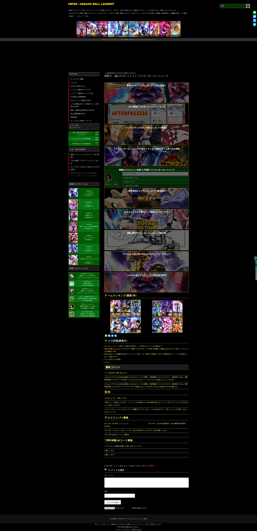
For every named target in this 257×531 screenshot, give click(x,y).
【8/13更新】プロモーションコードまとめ (85, 162)
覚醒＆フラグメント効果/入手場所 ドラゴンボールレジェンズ (85, 180)
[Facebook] (255, 20)
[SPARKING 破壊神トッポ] (102, 29)
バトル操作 (183, 13)
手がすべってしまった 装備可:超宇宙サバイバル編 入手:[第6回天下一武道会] (87, 306)
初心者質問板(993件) (78, 114)
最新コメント (113, 367)
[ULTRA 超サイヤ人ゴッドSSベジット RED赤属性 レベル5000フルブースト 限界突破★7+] (123, 29)
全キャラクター (103, 13)
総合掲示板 (165, 13)
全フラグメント (136, 13)
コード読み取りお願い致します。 (116, 373)
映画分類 (74, 117)
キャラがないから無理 (112, 359)
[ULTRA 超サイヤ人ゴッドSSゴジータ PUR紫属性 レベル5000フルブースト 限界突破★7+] (113, 29)
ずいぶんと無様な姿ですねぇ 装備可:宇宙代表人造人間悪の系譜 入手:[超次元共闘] (87, 298)
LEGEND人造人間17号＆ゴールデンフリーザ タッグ (89, 259)
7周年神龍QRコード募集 (118, 440)
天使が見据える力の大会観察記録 (81, 143)
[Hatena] (255, 24)
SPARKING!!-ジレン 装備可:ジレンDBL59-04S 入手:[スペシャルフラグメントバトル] (87, 291)
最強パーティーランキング (168, 10)
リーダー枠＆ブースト (152, 10)
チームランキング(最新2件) (120, 295)
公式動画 (157, 13)
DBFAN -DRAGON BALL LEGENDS (91, 4)
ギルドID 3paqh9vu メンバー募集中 (116, 434)
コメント (108, 475)
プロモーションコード (87, 10)
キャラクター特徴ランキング (81, 121)
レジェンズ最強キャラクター (81, 90)
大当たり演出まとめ (125, 10)
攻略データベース (74, 10)
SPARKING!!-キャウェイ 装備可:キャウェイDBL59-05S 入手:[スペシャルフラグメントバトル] (87, 275)
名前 (106, 491)
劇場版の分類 (175, 13)
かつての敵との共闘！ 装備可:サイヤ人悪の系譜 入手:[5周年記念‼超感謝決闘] (87, 314)
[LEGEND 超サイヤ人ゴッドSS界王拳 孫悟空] (81, 29)
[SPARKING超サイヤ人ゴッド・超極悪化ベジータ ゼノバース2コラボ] (165, 29)
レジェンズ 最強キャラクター (103, 10)
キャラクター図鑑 (77, 79)
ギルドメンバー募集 (116, 417)
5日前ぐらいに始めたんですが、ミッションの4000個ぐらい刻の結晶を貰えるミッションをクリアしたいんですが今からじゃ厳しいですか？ (146, 404)
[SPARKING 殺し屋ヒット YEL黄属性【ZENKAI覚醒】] (144, 29)
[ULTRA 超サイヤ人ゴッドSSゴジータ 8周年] (134, 29)
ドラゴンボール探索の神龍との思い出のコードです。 (123, 446)
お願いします (109, 455)
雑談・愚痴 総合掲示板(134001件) (82, 110)
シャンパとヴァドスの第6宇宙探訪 (81, 138)
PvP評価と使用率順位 (78, 97)
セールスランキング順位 (76, 13)
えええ (106, 362)
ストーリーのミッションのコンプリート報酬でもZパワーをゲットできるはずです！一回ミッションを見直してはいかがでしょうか (145, 410)
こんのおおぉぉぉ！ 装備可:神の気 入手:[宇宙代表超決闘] (87, 283)
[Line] (255, 12)
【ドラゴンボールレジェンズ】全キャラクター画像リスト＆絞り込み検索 (84, 174)
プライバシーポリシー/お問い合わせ (128, 529)
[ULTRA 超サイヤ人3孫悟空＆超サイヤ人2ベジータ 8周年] (175, 29)
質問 (107, 392)
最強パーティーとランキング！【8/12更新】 (85, 156)
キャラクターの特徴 (148, 13)
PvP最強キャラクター (139, 10)
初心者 (71, 16)
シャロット (79, 16)
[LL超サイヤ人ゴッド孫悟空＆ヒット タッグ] (155, 29)
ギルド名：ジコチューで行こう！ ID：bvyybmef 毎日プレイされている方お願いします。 (136, 430)
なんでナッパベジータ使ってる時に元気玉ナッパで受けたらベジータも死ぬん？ (133, 346)
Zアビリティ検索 (114, 13)
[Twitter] (255, 16)
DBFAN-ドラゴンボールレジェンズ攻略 (132, 519)
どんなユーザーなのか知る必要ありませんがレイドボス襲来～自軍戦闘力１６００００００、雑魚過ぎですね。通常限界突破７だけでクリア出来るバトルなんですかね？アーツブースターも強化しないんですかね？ (146, 378)
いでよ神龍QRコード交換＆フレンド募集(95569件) (85, 105)
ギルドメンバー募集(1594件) (81, 100)
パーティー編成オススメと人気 (82, 93)
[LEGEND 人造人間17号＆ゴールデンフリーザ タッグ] (92, 29)
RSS (87, 16)
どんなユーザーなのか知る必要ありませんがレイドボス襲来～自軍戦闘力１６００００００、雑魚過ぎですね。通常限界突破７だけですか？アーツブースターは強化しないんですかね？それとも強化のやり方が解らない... (146, 385)
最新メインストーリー (90, 13)
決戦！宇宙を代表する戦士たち (81, 132)
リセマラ (115, 10)
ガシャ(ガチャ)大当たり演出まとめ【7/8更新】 (85, 168)
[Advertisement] (128, 56)
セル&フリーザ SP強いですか (115, 398)
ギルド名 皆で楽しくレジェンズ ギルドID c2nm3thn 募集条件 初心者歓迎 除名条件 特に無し (146, 425)
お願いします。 (110, 450)
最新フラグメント (125, 13)
